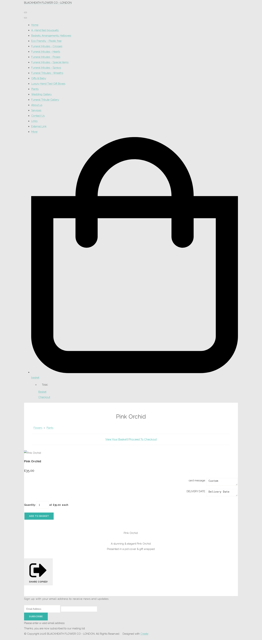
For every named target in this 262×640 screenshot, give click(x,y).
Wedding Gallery (41, 94)
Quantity (29, 504)
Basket (42, 391)
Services (36, 110)
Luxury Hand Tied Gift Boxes (48, 83)
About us (36, 105)
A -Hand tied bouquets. (45, 30)
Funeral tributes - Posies (45, 57)
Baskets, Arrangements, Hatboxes (51, 35)
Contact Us (38, 115)
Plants (34, 89)
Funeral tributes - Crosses (46, 46)
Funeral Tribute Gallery (45, 99)
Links (34, 121)
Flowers (38, 427)
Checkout (44, 397)
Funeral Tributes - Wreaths (47, 73)
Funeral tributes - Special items (49, 62)
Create (144, 633)
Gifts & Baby (38, 78)
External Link (39, 126)
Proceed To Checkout (143, 439)
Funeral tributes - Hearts (45, 51)
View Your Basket (116, 439)
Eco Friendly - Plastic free (46, 41)
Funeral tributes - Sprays (46, 67)
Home (34, 25)
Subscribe (36, 616)
